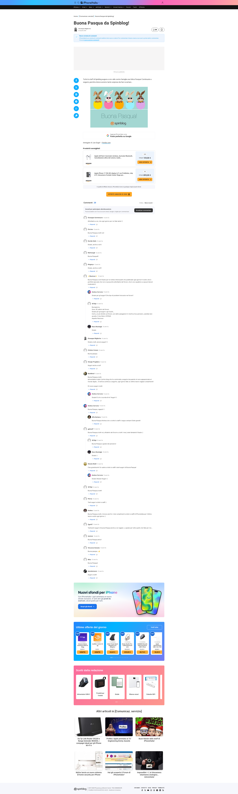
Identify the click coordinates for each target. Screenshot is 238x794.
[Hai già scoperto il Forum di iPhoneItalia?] (119, 760)
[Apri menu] (99, 3)
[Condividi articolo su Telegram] (76, 101)
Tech (135, 7)
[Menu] (75, 2)
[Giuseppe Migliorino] (76, 30)
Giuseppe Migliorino (84, 29)
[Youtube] (148, 790)
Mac (90, 7)
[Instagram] (151, 790)
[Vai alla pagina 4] (117, 657)
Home (76, 16)
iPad (83, 7)
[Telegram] (157, 790)
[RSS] (163, 790)
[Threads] (154, 790)
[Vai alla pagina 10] (127, 657)
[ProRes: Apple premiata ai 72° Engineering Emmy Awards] (119, 726)
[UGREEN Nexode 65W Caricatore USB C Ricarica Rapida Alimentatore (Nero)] (142, 637)
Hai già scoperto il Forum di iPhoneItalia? (119, 773)
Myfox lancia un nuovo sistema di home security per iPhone (89, 773)
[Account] (162, 2)
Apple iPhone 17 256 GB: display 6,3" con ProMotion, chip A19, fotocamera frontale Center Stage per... (113, 174)
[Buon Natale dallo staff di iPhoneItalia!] (149, 726)
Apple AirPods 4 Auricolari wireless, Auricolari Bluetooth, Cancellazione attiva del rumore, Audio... (113, 157)
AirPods (98, 7)
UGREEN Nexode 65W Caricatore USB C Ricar (142, 645)
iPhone (76, 7)
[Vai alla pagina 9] (125, 657)
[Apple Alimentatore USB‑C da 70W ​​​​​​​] (157, 637)
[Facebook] (142, 790)
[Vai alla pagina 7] (122, 657)
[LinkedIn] (160, 790)
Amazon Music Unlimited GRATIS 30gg (82, 645)
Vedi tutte (154, 627)
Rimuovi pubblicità (119, 72)
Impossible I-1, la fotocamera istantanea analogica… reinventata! (149, 774)
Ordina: (141, 203)
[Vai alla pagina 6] (120, 657)
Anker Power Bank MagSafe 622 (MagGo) (112, 645)
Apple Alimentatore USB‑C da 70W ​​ (157, 645)
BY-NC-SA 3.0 (104, 790)
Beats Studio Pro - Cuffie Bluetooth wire (127, 645)
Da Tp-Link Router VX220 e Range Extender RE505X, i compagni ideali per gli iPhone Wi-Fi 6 (88, 742)
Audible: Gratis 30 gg (97, 644)
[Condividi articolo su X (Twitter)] (76, 87)
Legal (149, 788)
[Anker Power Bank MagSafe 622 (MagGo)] (112, 637)
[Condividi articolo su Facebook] (76, 80)
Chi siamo (137, 788)
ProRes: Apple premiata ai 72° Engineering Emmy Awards (119, 740)
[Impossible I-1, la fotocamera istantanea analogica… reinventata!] (149, 760)
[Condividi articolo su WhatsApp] (76, 108)
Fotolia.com (106, 143)
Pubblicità (161, 788)
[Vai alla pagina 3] (115, 657)
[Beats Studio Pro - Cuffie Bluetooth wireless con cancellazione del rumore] (127, 637)
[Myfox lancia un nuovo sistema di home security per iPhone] (88, 760)
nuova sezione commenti (91, 40)
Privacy (154, 788)
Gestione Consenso (115, 790)
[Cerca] (78, 2)
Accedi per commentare (143, 210)
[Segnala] (97, 224)
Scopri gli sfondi (86, 606)
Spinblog (98, 788)
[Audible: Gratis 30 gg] (97, 637)
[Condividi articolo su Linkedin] (76, 94)
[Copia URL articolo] (76, 115)
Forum (128, 7)
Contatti (144, 788)
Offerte (142, 7)
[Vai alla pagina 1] (111, 657)
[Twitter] (145, 790)
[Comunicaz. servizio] (86, 16)
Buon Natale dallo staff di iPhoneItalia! (149, 740)
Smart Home (118, 7)
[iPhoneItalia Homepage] (89, 2)
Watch (107, 7)
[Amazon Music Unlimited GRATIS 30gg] (82, 637)
